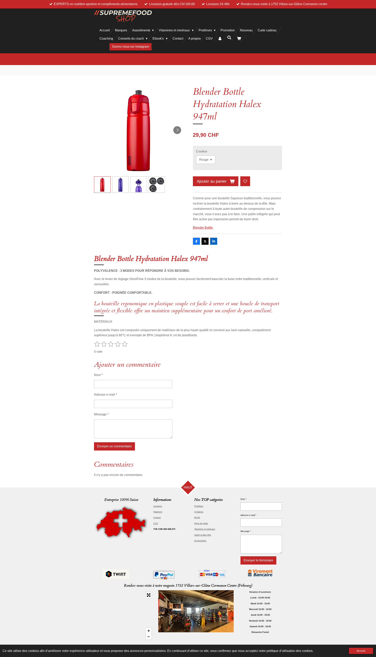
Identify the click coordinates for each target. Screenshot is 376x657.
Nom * (98, 375)
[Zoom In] (149, 631)
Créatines (198, 512)
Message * (101, 414)
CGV (155, 523)
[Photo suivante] (177, 130)
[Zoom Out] (149, 637)
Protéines (198, 506)
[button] (102, 184)
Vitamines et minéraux (204, 529)
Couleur (201, 151)
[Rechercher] (229, 37)
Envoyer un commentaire (114, 446)
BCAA (197, 517)
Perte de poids (201, 523)
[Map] (124, 616)
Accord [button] (361, 650)
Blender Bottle (203, 227)
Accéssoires (200, 540)
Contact (157, 517)
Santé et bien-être (202, 535)
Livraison (157, 506)
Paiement (157, 512)
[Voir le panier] (239, 38)
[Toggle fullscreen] (149, 595)
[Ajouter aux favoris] (245, 181)
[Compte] (220, 38)
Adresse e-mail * (105, 394)
